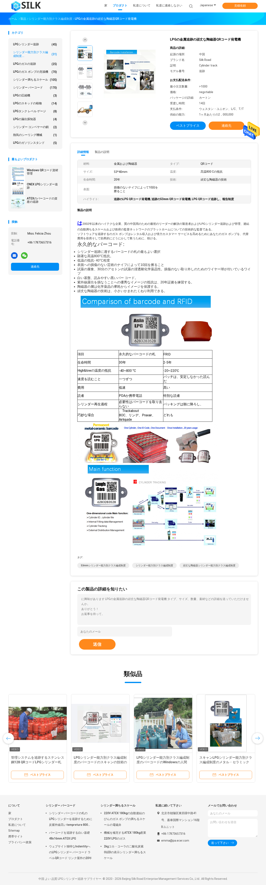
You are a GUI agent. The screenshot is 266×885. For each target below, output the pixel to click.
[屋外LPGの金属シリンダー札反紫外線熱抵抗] (100, 723)
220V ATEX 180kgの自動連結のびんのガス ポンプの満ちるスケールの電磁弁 (124, 818)
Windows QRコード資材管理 (42, 171)
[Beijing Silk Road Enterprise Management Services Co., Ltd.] (26, 6)
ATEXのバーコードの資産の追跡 (42, 200)
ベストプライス (188, 126)
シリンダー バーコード (35, 87)
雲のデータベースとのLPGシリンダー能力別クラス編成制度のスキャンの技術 (37, 762)
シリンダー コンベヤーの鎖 (35, 127)
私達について (17, 824)
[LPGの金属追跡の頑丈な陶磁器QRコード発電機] (130, 72)
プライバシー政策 (20, 842)
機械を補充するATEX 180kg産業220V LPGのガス (125, 835)
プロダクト (15, 819)
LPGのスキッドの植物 (35, 103)
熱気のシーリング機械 (35, 135)
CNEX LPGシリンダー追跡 (42, 186)
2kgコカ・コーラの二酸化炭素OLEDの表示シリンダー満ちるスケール (125, 852)
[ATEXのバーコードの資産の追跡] (18, 202)
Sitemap (14, 830)
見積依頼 (240, 5)
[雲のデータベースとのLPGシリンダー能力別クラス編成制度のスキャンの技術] (38, 723)
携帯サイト (15, 836)
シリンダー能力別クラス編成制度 (154, 565)
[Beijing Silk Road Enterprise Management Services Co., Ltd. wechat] (24, 255)
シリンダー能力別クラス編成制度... (35, 54)
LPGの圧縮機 (35, 95)
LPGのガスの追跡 (35, 64)
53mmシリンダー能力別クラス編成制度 (103, 565)
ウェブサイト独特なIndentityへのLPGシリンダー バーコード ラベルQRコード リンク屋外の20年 (70, 852)
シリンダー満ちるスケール (35, 79)
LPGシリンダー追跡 (35, 44)
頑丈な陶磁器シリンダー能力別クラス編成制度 (209, 565)
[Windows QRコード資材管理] (18, 174)
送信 (97, 644)
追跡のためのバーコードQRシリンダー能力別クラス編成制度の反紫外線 (163, 762)
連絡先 (35, 266)
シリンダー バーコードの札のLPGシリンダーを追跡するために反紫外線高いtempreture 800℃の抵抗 (70, 819)
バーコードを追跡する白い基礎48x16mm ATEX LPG (69, 835)
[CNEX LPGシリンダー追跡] (18, 188)
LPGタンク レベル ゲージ (35, 111)
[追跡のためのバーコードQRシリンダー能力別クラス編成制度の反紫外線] (163, 723)
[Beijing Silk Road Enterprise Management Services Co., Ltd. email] (14, 255)
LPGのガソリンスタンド (35, 143)
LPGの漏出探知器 (35, 119)
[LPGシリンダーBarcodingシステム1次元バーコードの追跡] (226, 723)
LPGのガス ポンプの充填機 (35, 72)
